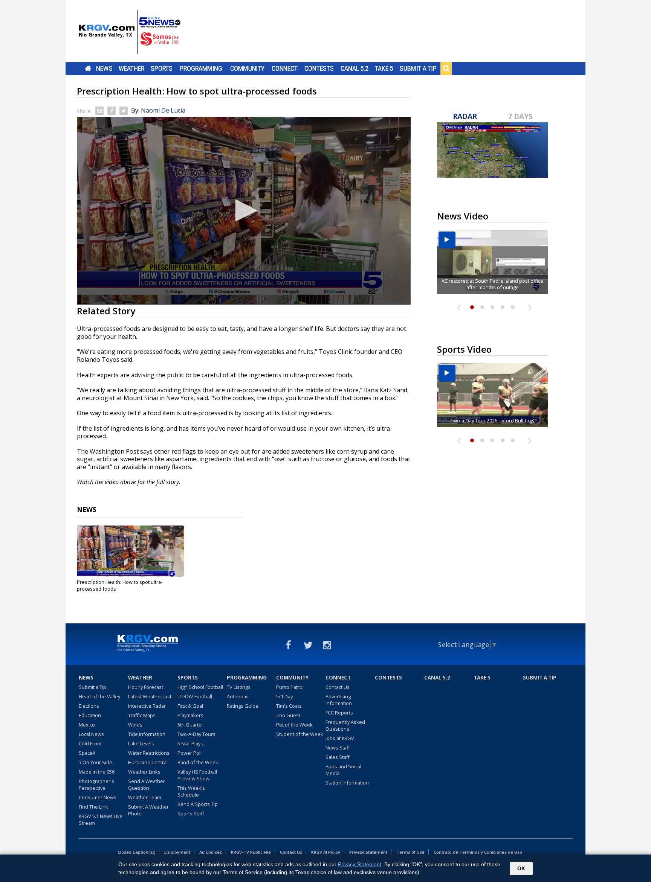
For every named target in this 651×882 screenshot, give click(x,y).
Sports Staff (190, 813)
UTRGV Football (194, 696)
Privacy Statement (368, 852)
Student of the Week (299, 734)
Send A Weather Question (146, 784)
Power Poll (189, 752)
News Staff (338, 747)
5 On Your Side (95, 762)
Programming (201, 68)
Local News (91, 734)
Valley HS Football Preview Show (197, 775)
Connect (285, 68)
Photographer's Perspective (96, 784)
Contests (318, 68)
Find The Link (93, 806)
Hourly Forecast (145, 687)
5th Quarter (190, 724)
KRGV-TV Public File (251, 852)
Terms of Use (410, 852)
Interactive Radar (147, 705)
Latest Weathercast (149, 696)
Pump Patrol (290, 687)
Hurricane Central (148, 762)
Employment (177, 852)
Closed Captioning (136, 852)
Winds (135, 724)
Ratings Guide (242, 705)
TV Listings (239, 687)
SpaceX (87, 752)
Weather (131, 68)
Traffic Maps (142, 715)
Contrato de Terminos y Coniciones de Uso (478, 852)
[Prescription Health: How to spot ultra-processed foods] (130, 551)
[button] (243, 210)
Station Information (347, 782)
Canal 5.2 (354, 68)
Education (90, 715)
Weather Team (144, 797)
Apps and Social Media (343, 770)
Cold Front (90, 743)
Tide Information (146, 734)
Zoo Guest (288, 715)
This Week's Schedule (191, 791)
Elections (89, 705)
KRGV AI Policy (325, 852)
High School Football (200, 687)
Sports (162, 68)
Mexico (87, 724)
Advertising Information (339, 700)
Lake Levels (141, 743)
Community (247, 68)
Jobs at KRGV (340, 738)
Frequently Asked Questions (345, 725)
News (104, 68)
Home (88, 68)
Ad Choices (210, 852)
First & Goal (190, 705)
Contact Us (338, 687)
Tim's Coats (289, 705)
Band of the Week (197, 762)
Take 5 (384, 68)
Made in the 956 (97, 771)
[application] (244, 211)
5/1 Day (284, 696)
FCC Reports (339, 712)
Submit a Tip (418, 68)
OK (521, 868)
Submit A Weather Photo (148, 810)
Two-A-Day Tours (196, 734)
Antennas (238, 696)
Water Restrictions (149, 752)
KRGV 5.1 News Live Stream (100, 819)
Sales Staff (338, 757)
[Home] (129, 32)
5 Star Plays (190, 743)
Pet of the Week (294, 724)
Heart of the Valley (99, 696)
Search (446, 68)
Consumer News (97, 797)
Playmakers (190, 715)
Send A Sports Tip (197, 804)
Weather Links (144, 771)
